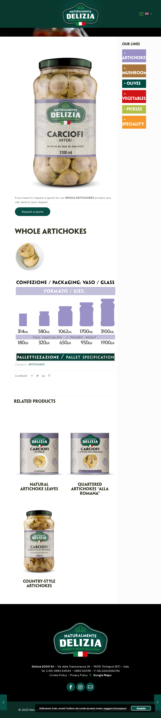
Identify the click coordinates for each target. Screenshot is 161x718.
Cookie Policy (58, 675)
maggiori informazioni (114, 708)
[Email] (90, 687)
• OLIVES (132, 84)
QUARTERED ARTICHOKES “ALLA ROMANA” (90, 489)
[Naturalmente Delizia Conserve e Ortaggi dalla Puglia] (80, 14)
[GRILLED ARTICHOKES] (157, 702)
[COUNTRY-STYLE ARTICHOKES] (3, 702)
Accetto (141, 708)
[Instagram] (80, 687)
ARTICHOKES (36, 364)
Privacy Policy (79, 675)
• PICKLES (133, 109)
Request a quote (32, 211)
